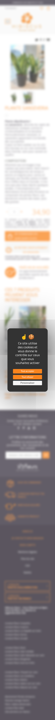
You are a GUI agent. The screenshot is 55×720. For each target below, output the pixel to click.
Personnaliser (27, 383)
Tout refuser (27, 377)
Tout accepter (27, 371)
